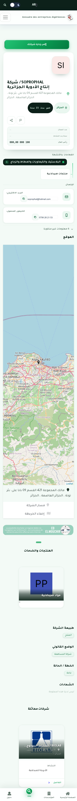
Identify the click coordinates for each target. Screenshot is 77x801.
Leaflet (69, 483)
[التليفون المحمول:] (35, 217)
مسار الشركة (35, 505)
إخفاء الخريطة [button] (35, 514)
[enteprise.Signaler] (21, 120)
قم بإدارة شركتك (36, 44)
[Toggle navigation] (5, 17)
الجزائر (60, 107)
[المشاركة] (11, 120)
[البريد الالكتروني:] (24, 198)
